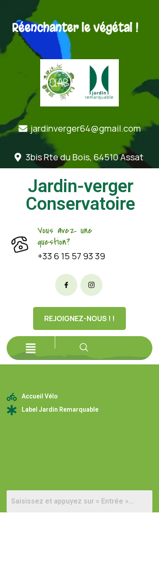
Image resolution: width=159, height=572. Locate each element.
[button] (31, 348)
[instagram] (91, 285)
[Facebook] (66, 285)
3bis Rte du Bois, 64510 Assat (85, 157)
